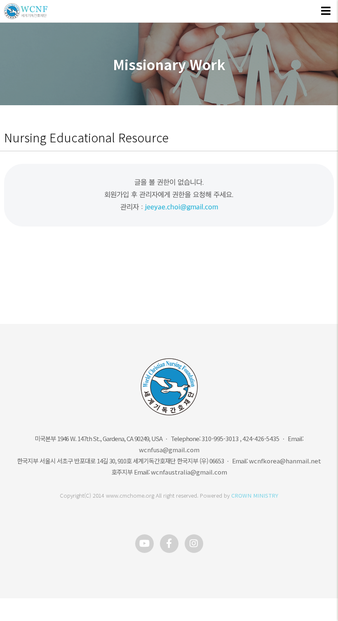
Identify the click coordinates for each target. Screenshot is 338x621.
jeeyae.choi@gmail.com (181, 207)
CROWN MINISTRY (254, 495)
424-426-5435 (260, 438)
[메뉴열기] (325, 11)
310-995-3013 (220, 438)
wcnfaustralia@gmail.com (189, 472)
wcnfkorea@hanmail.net (285, 460)
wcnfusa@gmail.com (169, 449)
